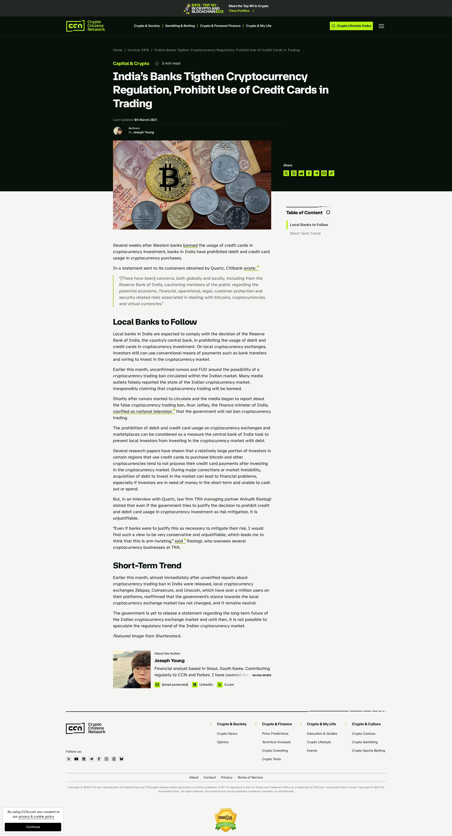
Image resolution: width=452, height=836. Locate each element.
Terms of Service (250, 777)
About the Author (167, 654)
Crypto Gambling (365, 742)
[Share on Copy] (331, 173)
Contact (210, 777)
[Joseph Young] (132, 669)
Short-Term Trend (305, 233)
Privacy (226, 777)
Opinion (223, 742)
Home (117, 50)
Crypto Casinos (363, 734)
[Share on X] (286, 173)
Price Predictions (275, 734)
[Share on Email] (324, 173)
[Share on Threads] (294, 173)
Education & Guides (322, 734)
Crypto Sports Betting (368, 751)
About (193, 777)
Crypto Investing (275, 751)
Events (312, 751)
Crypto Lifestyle (319, 742)
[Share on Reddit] (301, 173)
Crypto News (227, 734)
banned (190, 245)
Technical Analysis (276, 742)
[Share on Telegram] (316, 173)
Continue (33, 827)
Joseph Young (143, 132)
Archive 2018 (138, 50)
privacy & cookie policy (36, 817)
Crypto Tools (271, 759)
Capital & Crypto (131, 63)
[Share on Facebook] (309, 173)
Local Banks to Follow (309, 224)
